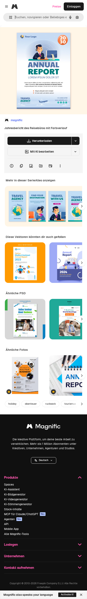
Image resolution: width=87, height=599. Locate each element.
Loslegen (11, 544)
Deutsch (43, 460)
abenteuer (31, 403)
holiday (12, 403)
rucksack (50, 403)
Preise (56, 6)
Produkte (11, 477)
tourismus (70, 403)
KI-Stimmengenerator (18, 504)
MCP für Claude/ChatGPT (24, 514)
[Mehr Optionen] (60, 166)
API (6, 524)
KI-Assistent (12, 489)
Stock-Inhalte (13, 509)
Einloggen (74, 6)
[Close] (81, 594)
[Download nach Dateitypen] (75, 141)
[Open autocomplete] (9, 17)
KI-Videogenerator (16, 499)
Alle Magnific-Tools (16, 534)
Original (26, 35)
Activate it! (67, 594)
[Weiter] (81, 206)
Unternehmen (14, 556)
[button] (43, 460)
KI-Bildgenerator (14, 494)
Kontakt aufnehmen (19, 567)
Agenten (12, 519)
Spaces (9, 484)
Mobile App (11, 529)
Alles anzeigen (45, 180)
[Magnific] (43, 427)
